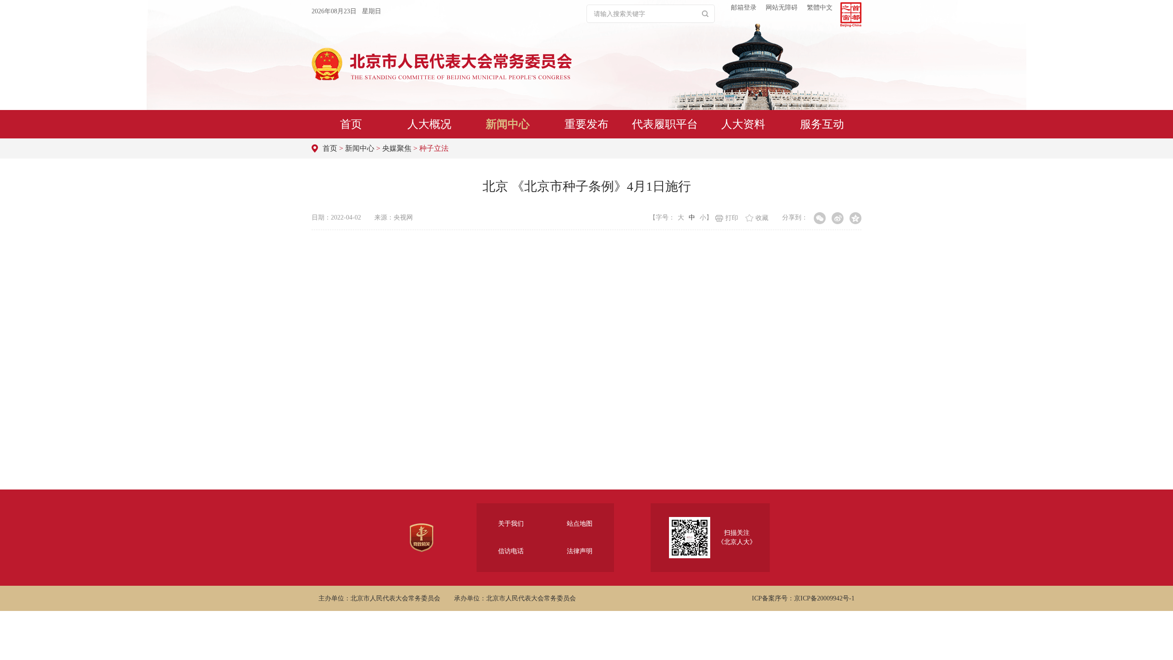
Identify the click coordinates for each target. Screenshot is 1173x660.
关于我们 (511, 523)
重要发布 (586, 124)
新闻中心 (508, 124)
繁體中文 (820, 7)
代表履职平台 (665, 124)
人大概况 (429, 124)
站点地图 (579, 523)
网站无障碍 (782, 7)
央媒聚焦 (396, 148)
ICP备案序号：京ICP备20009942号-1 (803, 598)
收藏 (762, 217)
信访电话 (511, 551)
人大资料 (743, 124)
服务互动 (822, 124)
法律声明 (579, 551)
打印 (731, 217)
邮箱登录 (743, 7)
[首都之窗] (850, 14)
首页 (351, 124)
